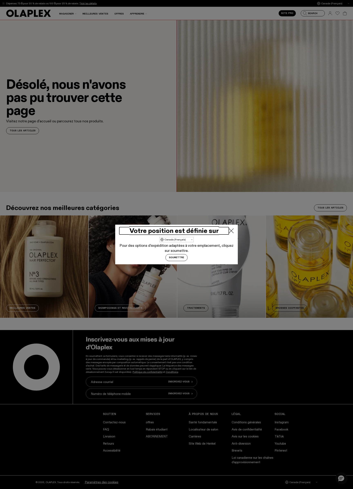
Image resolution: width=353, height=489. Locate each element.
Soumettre (176, 257)
